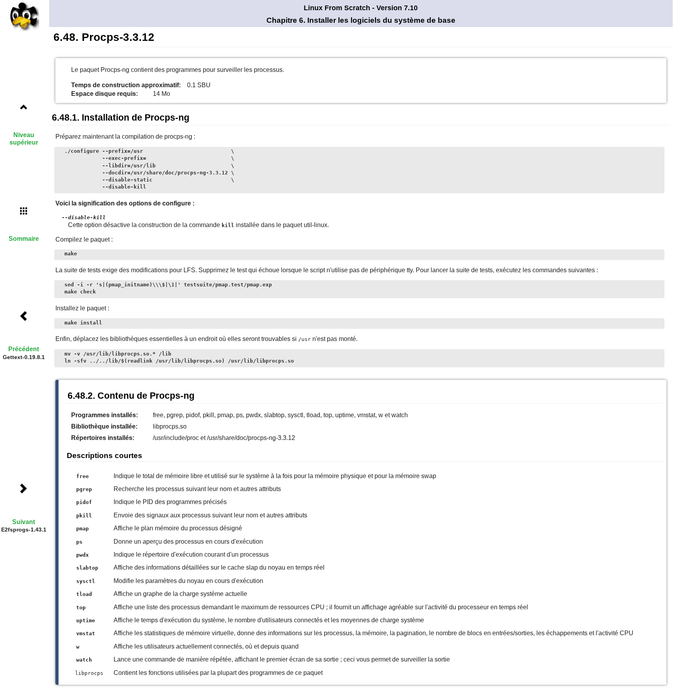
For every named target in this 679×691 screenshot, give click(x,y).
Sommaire (24, 238)
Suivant (23, 522)
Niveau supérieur (23, 139)
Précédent (23, 349)
